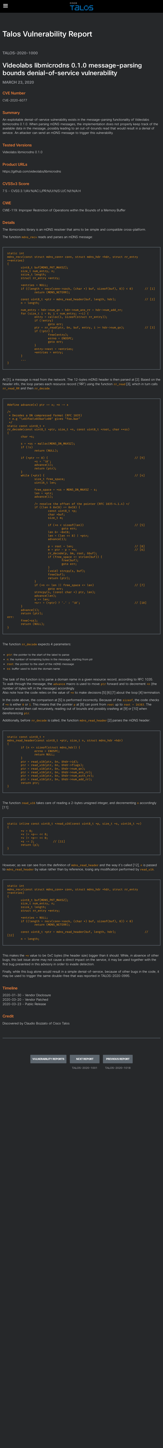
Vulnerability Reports (48, 1059)
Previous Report (117, 1059)
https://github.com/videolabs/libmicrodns (32, 171)
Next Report (84, 1059)
